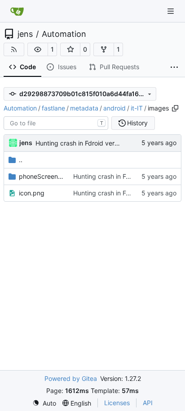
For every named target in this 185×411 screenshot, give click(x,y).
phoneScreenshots (41, 176)
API (148, 403)
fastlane (53, 108)
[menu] (44, 403)
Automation (64, 34)
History (137, 123)
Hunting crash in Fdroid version (80, 143)
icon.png (31, 193)
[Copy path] (175, 108)
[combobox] (56, 123)
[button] (37, 49)
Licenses (117, 403)
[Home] (17, 11)
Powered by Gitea (70, 378)
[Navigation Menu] (172, 11)
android (114, 108)
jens (25, 34)
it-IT (137, 108)
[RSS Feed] (14, 49)
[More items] (174, 67)
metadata (84, 108)
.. (20, 160)
